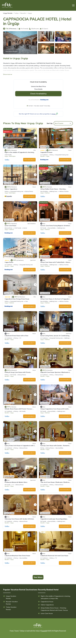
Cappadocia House (46, 152)
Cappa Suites (9, 262)
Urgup (30, 13)
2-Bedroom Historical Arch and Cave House (54, 555)
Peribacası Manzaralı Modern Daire (16, 482)
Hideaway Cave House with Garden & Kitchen (19, 519)
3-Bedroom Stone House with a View (16, 335)
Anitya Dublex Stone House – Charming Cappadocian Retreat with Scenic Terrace (54, 609)
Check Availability (38, 93)
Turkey (16, 13)
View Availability (29, 159)
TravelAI (44, 631)
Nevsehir (23, 13)
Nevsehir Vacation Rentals (12, 603)
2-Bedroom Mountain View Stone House (17, 555)
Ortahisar (47, 193)
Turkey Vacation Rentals (11, 608)
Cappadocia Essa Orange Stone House (17, 299)
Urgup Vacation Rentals (11, 597)
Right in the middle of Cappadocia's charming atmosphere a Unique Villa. (55, 597)
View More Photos (11, 51)
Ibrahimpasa (12, 156)
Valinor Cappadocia (11, 189)
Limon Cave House (10, 225)
